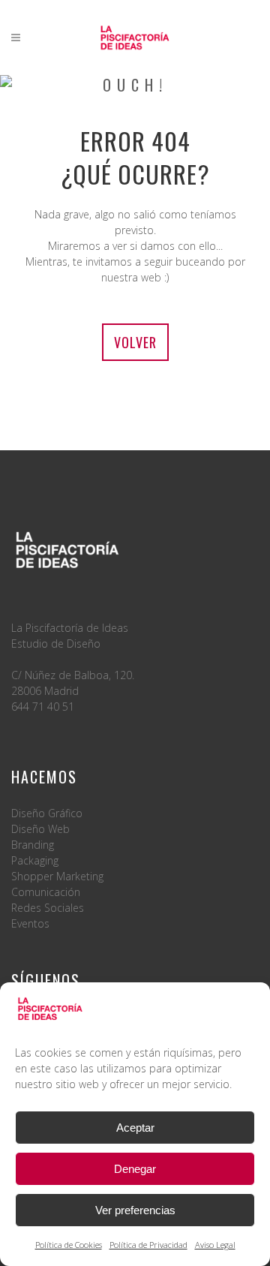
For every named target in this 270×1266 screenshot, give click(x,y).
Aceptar (135, 1127)
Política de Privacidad (149, 1244)
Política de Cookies (68, 1244)
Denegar (135, 1168)
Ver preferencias (135, 1210)
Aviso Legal (215, 1244)
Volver (135, 342)
